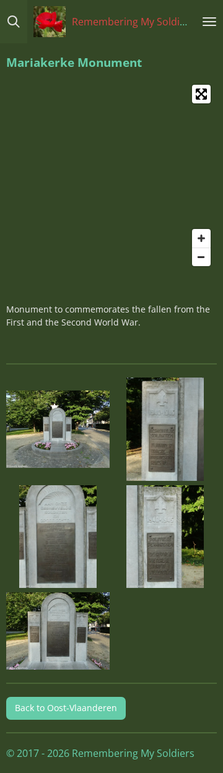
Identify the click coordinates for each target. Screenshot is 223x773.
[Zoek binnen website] (13, 21)
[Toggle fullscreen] (201, 94)
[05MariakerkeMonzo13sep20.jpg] (58, 631)
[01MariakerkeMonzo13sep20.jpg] (58, 429)
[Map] (111, 175)
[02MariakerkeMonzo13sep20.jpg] (58, 536)
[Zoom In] (201, 238)
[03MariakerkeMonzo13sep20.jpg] (165, 429)
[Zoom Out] (201, 257)
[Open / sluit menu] (209, 21)
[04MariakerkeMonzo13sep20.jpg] (165, 536)
